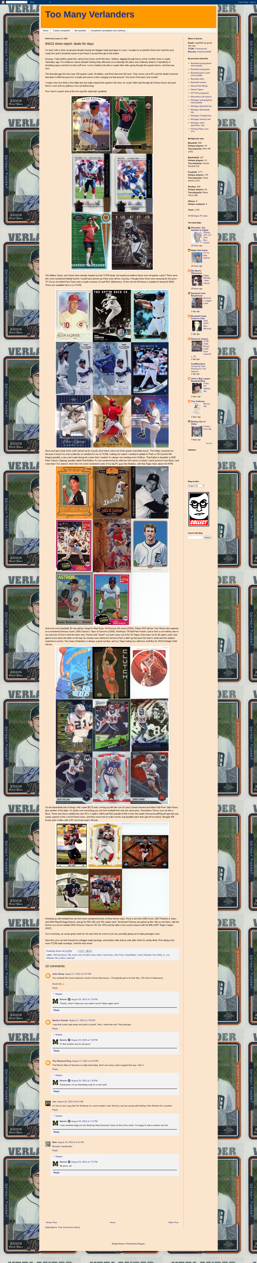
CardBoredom (198, 364)
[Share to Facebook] (87, 951)
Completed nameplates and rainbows (108, 30)
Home (45, 30)
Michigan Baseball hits (201, 106)
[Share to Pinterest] (90, 951)
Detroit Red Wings (199, 86)
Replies (58, 994)
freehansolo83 (199, 51)
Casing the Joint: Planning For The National (198, 369)
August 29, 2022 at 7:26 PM (84, 999)
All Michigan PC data (197, 216)
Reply (55, 988)
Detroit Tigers (197, 89)
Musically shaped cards (207, 300)
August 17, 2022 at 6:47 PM (78, 974)
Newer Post (51, 1222)
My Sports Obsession (196, 271)
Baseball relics (197, 79)
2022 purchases (60, 955)
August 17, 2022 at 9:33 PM (85, 1061)
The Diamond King (61, 1061)
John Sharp (58, 974)
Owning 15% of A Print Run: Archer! (207, 237)
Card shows (108, 955)
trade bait (70, 958)
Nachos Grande (60, 1020)
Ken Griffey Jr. (159, 955)
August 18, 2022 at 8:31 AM (70, 1101)
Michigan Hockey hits (201, 119)
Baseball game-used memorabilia (200, 74)
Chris (57, 463)
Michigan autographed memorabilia (201, 101)
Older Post (173, 1222)
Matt (54, 1142)
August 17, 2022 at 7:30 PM (82, 1020)
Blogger (141, 1243)
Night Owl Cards (199, 250)
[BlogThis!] (82, 951)
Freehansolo (197, 48)
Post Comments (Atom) (69, 1227)
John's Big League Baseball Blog (200, 379)
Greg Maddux (131, 955)
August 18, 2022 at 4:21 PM (71, 1142)
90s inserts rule (74, 955)
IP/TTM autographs (200, 93)
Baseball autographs (200, 69)
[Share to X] (84, 951)
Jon (54, 1101)
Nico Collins (60, 958)
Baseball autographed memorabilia (201, 64)
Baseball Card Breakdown (198, 294)
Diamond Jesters (199, 339)
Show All (209, 443)
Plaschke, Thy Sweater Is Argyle (200, 228)
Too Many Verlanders (89, 14)
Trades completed (61, 30)
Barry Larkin (96, 955)
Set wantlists (80, 30)
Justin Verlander (144, 955)
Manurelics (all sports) (201, 96)
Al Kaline (86, 955)
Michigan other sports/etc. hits (198, 124)
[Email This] (79, 951)
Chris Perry (119, 955)
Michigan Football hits (201, 115)
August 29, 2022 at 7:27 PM (84, 1121)
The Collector (198, 401)
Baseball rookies (198, 82)
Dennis (63, 999)
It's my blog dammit (206, 255)
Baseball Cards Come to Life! (198, 317)
